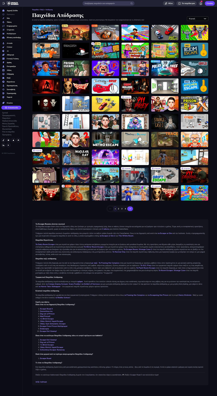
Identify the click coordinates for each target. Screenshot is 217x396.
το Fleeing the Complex (134, 295)
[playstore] (8, 145)
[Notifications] (200, 3)
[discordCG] (18, 140)
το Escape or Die (165, 233)
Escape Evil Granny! (48, 331)
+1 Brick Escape (47, 319)
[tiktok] (3, 140)
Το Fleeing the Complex (109, 263)
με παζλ (94, 263)
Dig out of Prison (47, 314)
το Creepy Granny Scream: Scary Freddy (63, 284)
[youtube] (8, 140)
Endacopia (44, 329)
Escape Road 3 (46, 309)
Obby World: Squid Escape (51, 321)
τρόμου (80, 281)
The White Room (125, 236)
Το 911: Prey (145, 265)
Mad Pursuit (45, 316)
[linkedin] (3, 145)
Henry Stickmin (184, 295)
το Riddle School (62, 297)
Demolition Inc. (46, 311)
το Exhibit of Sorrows (91, 284)
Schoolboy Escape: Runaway (52, 350)
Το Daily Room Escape (45, 244)
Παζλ (42, 10)
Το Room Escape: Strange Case (171, 270)
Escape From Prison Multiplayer (53, 326)
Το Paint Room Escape (145, 268)
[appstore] (13, 140)
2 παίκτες (105, 229)
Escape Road (45, 358)
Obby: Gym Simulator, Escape (53, 324)
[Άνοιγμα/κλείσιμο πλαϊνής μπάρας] (3, 3)
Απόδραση (49, 10)
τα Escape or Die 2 (107, 236)
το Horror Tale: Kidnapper (49, 286)
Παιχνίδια (35, 10)
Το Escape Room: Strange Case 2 (138, 249)
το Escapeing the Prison (158, 295)
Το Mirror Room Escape (94, 247)
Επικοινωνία (13, 107)
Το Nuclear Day (118, 252)
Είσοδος (210, 3)
